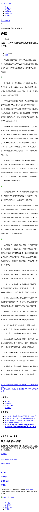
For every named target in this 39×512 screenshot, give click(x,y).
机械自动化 (5, 481)
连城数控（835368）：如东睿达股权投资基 (20, 418)
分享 (6, 55)
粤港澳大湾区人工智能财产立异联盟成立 (19, 420)
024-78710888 (5, 21)
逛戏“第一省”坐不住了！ (13, 422)
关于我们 (4, 472)
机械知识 (4, 477)
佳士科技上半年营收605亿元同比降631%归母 (20, 416)
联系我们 (4, 454)
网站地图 (29, 489)
